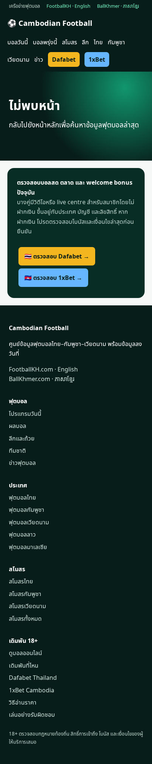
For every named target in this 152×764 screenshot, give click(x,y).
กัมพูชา (116, 42)
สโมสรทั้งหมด (25, 618)
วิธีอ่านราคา (23, 702)
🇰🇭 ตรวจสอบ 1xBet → (53, 278)
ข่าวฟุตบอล (22, 463)
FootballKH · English (68, 6)
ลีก (85, 42)
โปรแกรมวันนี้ (25, 414)
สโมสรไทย (21, 581)
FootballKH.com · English (43, 369)
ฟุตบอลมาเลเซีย (28, 547)
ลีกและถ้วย (22, 438)
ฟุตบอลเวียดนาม (29, 522)
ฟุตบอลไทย (22, 497)
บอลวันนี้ (17, 42)
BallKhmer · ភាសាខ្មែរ (118, 6)
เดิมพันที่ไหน (23, 665)
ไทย (98, 42)
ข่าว (38, 59)
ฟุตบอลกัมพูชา (26, 510)
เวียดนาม (18, 59)
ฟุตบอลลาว (22, 534)
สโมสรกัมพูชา (25, 594)
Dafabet (64, 59)
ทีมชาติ (17, 450)
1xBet (97, 59)
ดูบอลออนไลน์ (25, 653)
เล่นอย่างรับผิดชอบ (32, 714)
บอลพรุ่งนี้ (45, 42)
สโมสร (69, 42)
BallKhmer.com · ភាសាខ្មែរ (42, 379)
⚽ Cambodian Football (49, 23)
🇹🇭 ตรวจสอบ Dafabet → (56, 256)
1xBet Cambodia (31, 690)
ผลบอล (17, 426)
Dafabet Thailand (33, 678)
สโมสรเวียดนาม (27, 606)
